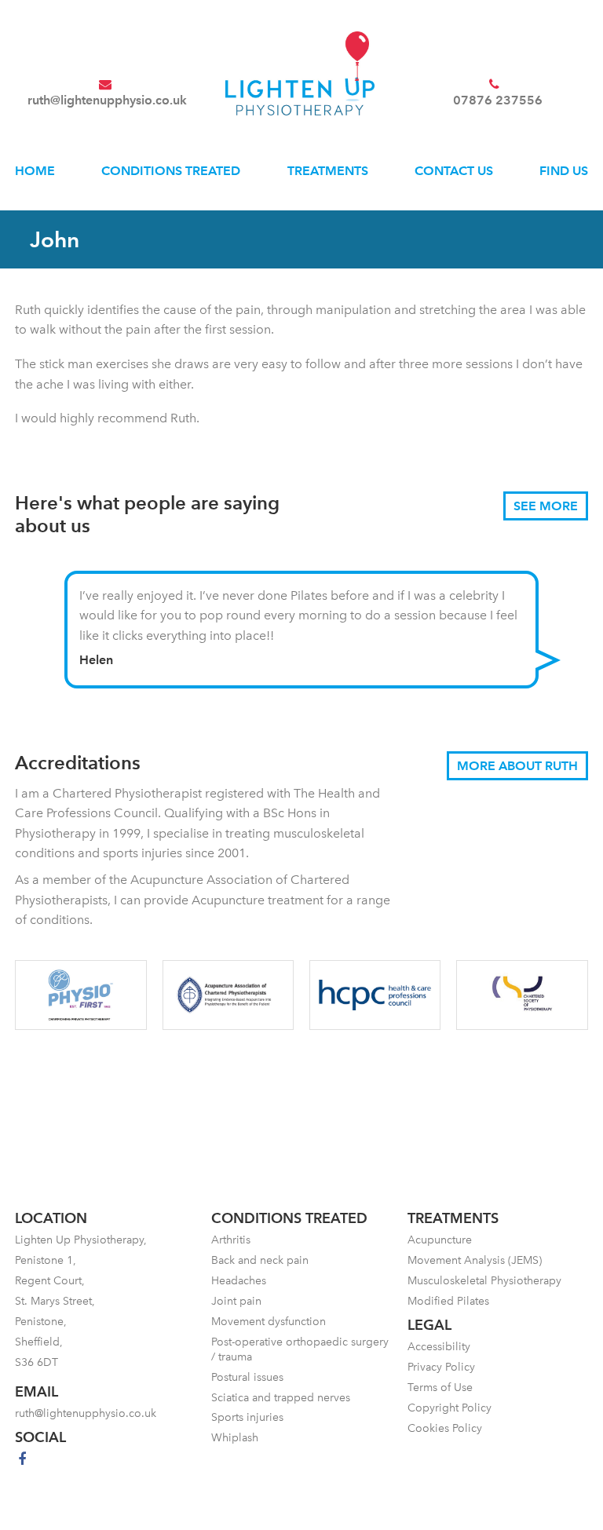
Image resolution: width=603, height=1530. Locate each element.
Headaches (238, 1280)
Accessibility (438, 1346)
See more (545, 505)
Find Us (563, 170)
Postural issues (247, 1377)
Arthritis (230, 1240)
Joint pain (236, 1301)
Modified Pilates (448, 1301)
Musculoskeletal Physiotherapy (484, 1280)
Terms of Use (440, 1387)
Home (35, 170)
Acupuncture (439, 1240)
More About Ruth (517, 765)
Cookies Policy (444, 1428)
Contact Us (454, 170)
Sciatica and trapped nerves (280, 1397)
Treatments (327, 170)
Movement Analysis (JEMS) (474, 1260)
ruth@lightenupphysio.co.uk (107, 100)
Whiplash (234, 1437)
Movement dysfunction (268, 1321)
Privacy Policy (441, 1367)
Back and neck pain (260, 1260)
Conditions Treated (170, 170)
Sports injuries (247, 1417)
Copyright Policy (449, 1408)
